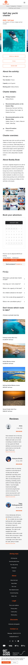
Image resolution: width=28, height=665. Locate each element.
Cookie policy (14, 611)
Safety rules (14, 596)
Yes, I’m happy (6, 662)
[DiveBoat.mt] (6, 2)
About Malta (14, 583)
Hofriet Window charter (9, 361)
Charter (14, 571)
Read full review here (10, 543)
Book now (14, 260)
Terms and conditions (14, 605)
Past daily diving (14, 564)
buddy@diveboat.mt (14, 636)
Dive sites (14, 586)
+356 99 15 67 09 (17, 633)
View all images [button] (14, 56)
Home (7, 6)
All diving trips (14, 558)
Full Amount (15, 257)
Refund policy (14, 615)
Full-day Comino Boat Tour (10, 337)
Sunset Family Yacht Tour (9, 409)
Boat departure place (14, 589)
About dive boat (14, 580)
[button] (24, 2)
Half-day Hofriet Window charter (11, 385)
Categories (13, 6)
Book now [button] (14, 65)
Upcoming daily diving (14, 561)
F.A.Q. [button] (14, 61)
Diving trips (14, 567)
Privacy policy (14, 608)
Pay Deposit (7, 257)
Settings (14, 662)
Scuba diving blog (14, 593)
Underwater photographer (14, 624)
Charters (19, 6)
